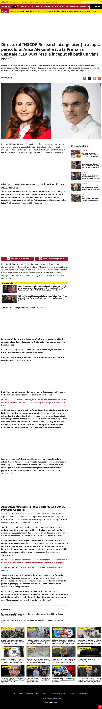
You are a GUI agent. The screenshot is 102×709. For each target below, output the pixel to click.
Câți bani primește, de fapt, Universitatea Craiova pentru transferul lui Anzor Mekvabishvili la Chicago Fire (64, 641)
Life (83, 161)
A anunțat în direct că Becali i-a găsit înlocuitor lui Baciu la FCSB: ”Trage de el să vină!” (38, 680)
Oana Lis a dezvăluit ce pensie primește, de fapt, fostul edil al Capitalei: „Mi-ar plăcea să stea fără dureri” (91, 165)
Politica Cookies (18, 693)
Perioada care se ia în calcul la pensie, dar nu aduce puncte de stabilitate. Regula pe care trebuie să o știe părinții (33, 615)
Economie (45, 6)
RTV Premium (14, 2)
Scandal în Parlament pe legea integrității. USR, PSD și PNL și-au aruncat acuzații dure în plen (13, 641)
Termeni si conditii (32, 693)
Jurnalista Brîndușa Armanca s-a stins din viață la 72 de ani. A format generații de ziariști (13, 680)
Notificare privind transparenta (51, 698)
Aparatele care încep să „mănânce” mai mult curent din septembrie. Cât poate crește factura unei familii (12, 660)
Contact (44, 693)
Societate (35, 6)
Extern (84, 172)
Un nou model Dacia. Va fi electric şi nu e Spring (89, 660)
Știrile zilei (4, 2)
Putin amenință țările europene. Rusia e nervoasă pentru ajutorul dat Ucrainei (63, 680)
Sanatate (74, 6)
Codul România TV (83, 693)
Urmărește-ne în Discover (20, 259)
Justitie (55, 6)
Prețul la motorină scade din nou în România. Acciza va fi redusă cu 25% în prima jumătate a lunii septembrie (53, 11)
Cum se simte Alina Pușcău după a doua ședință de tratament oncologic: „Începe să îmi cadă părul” (91, 198)
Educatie (64, 6)
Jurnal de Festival (51, 2)
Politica (25, 6)
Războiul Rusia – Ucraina (36, 2)
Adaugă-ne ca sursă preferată (53, 259)
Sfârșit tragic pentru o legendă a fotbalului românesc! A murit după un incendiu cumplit (32, 621)
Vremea (83, 6)
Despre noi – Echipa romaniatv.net (62, 693)
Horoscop (24, 2)
